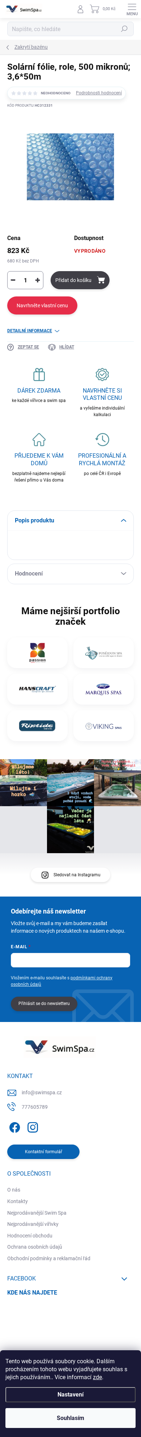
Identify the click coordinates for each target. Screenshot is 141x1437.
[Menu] (132, 9)
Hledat (124, 28)
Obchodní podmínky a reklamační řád (48, 1258)
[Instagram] (31, 1126)
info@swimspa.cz (42, 1092)
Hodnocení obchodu (29, 1236)
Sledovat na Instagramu (77, 874)
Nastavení (70, 1394)
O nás (13, 1190)
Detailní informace (29, 330)
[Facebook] (13, 1126)
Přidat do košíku (73, 280)
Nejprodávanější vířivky (33, 1224)
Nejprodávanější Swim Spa (37, 1213)
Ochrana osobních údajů (34, 1247)
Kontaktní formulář (43, 1151)
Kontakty (17, 1201)
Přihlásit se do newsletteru (44, 1003)
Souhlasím (70, 1418)
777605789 (35, 1107)
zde (97, 1377)
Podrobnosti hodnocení (99, 92)
